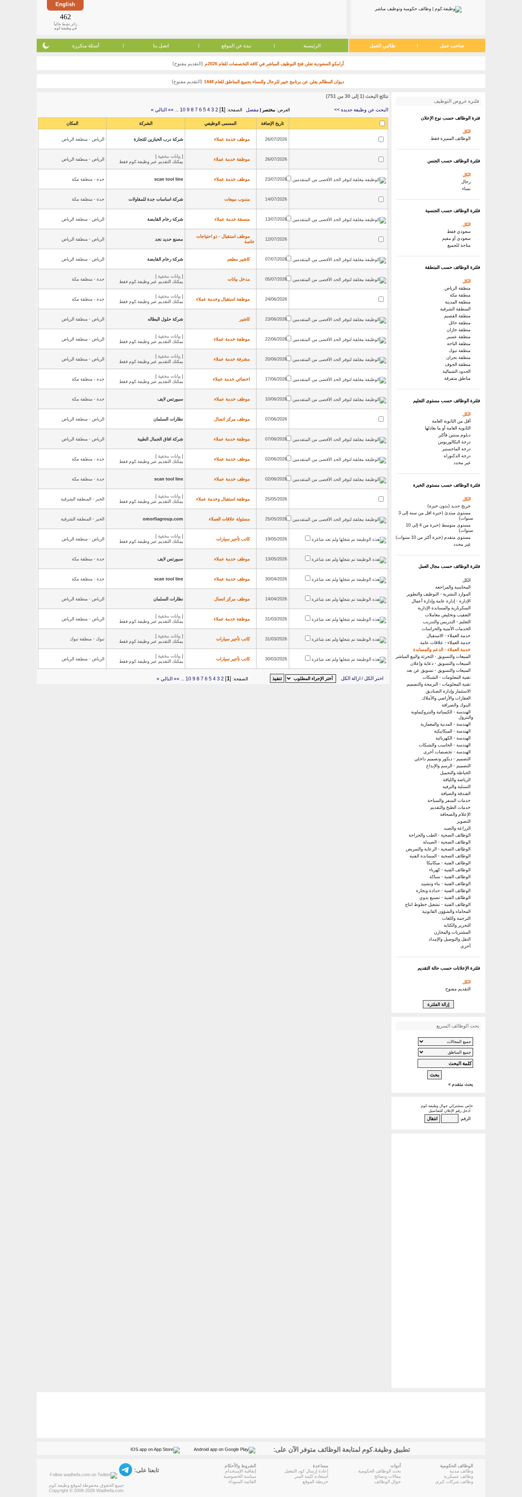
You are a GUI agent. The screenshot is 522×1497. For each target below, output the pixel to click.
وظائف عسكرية (458, 1476)
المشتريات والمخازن (453, 932)
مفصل (252, 110)
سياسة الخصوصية (239, 1476)
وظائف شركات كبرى (454, 1481)
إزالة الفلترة (438, 1004)
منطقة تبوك (461, 350)
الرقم (466, 1118)
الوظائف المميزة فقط (452, 138)
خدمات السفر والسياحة (450, 800)
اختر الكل (373, 678)
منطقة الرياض (459, 288)
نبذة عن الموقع (236, 46)
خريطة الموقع (315, 1481)
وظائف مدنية (461, 1470)
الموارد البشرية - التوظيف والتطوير (440, 593)
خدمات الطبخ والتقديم (451, 807)
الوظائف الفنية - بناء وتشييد (447, 883)
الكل (467, 131)
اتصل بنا (161, 46)
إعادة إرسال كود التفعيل (306, 1470)
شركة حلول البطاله (165, 319)
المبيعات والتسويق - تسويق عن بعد (440, 670)
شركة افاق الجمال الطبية (160, 438)
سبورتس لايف (170, 398)
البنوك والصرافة (457, 704)
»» (171, 110)
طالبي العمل (382, 46)
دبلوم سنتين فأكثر (455, 434)
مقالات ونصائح (387, 1476)
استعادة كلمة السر (311, 1476)
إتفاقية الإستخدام (240, 1470)
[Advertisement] (214, 17)
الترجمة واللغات (457, 918)
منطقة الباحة (460, 343)
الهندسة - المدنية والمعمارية (446, 724)
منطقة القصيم (458, 315)
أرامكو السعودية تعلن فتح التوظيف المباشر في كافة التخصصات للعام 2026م (274, 63)
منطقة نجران (459, 357)
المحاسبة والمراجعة (454, 587)
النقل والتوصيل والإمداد (451, 939)
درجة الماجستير (457, 448)
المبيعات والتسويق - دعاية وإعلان (441, 663)
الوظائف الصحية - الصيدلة (448, 841)
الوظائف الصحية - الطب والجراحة (441, 835)
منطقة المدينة (459, 301)
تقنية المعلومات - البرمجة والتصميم (440, 684)
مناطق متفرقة (458, 378)
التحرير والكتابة (458, 925)
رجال (467, 181)
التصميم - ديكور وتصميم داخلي (443, 758)
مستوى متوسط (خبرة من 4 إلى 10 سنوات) (439, 528)
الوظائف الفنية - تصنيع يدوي (446, 897)
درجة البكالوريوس (455, 441)
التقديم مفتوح (459, 988)
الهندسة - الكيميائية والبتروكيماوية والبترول (442, 714)
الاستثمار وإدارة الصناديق (449, 691)
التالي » (159, 110)
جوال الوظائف (387, 1481)
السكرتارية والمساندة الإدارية (445, 607)
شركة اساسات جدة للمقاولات (155, 199)
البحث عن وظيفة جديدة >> (361, 110)
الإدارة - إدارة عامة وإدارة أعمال (442, 600)
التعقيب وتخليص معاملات (449, 614)
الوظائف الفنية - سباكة (451, 876)
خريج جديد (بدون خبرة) (450, 505)
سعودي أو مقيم (457, 238)
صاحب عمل (452, 46)
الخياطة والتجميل (456, 772)
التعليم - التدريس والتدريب (448, 621)
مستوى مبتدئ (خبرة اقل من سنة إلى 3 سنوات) (435, 515)
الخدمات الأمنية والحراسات (447, 628)
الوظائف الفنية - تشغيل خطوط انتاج (439, 904)
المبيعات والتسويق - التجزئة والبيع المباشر (434, 656)
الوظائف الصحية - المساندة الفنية (441, 855)
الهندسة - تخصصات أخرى (448, 751)
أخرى (466, 945)
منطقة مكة (461, 294)
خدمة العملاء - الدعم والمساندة (443, 649)
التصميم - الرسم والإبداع (449, 765)
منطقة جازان (460, 329)
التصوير (465, 821)
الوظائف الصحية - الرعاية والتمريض (439, 848)
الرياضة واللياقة (458, 779)
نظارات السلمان (168, 418)
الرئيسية (312, 46)
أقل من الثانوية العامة (452, 421)
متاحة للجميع (460, 245)
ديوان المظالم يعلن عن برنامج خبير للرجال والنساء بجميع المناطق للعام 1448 (274, 81)
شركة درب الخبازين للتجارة (158, 139)
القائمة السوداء (242, 1481)
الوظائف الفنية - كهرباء (451, 869)
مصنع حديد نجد (169, 239)
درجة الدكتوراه (458, 455)
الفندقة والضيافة (457, 793)
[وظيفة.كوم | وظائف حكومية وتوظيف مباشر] (418, 7)
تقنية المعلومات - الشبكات (447, 677)
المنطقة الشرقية (456, 308)
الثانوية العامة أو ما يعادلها (449, 427)
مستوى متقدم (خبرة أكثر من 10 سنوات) (434, 537)
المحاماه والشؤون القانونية (447, 911)
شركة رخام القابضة (165, 219)
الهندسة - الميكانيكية (453, 731)
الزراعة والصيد (458, 828)
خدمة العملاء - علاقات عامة (446, 642)
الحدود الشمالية (457, 371)
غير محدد (463, 462)
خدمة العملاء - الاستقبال (450, 635)
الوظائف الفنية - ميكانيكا (450, 862)
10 (183, 110)
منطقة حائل (461, 322)
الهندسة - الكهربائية (454, 737)
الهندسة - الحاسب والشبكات (446, 744)
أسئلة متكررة (85, 46)
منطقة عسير (460, 336)
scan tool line (168, 179)
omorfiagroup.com (163, 518)
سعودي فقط (460, 231)
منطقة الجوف (459, 364)
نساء (467, 188)
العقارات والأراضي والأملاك (447, 697)
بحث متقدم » (460, 1084)
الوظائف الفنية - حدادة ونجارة (444, 890)
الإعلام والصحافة (456, 814)
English (65, 4)
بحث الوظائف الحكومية (379, 1470)
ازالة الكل (351, 678)
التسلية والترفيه (457, 786)
